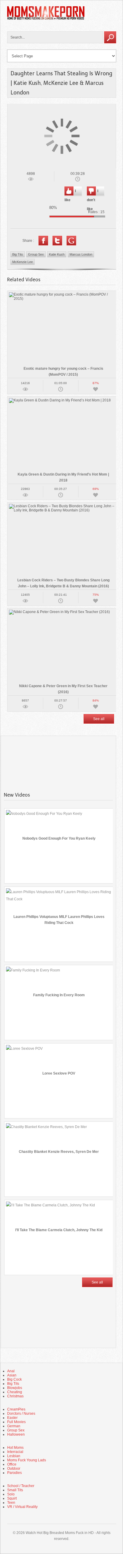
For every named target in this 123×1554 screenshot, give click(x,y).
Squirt (12, 1498)
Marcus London (81, 254)
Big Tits (17, 254)
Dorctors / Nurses (21, 1413)
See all (98, 719)
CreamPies (16, 1409)
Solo (11, 1494)
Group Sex (36, 254)
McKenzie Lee (22, 262)
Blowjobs (14, 1388)
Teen (11, 1502)
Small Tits (15, 1490)
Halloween (16, 1434)
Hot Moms (15, 1447)
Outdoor (13, 1468)
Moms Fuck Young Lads (26, 1460)
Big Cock (14, 1379)
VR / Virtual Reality (22, 1507)
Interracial (15, 1452)
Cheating (14, 1392)
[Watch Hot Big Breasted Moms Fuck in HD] (46, 19)
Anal (11, 1371)
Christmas (15, 1396)
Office (11, 1464)
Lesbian (13, 1456)
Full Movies (16, 1422)
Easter (12, 1418)
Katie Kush (56, 254)
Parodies (14, 1473)
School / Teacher (20, 1486)
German (13, 1426)
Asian (11, 1375)
